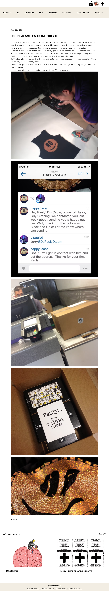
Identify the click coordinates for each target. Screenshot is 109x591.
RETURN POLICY (61, 589)
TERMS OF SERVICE (75, 589)
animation (29, 12)
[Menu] (102, 4)
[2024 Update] (27, 553)
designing (67, 12)
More (97, 12)
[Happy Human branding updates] (81, 553)
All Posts (7, 12)
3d (18, 12)
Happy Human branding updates (76, 571)
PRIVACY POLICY (33, 589)
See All (102, 534)
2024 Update (12, 571)
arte (41, 12)
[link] (91, 3)
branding (53, 12)
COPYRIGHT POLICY (47, 589)
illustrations (83, 12)
